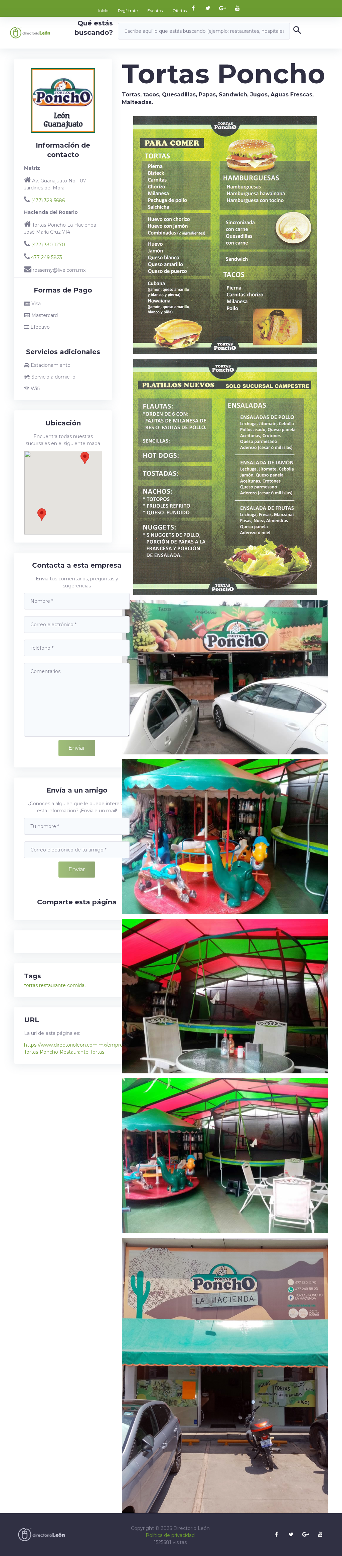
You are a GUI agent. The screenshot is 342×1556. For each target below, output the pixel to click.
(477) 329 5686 (48, 200)
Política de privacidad (170, 1535)
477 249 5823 (46, 257)
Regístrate (128, 10)
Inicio (103, 10)
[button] (42, 514)
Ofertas (179, 10)
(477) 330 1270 (48, 245)
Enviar (76, 748)
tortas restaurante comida (54, 985)
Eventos (155, 10)
